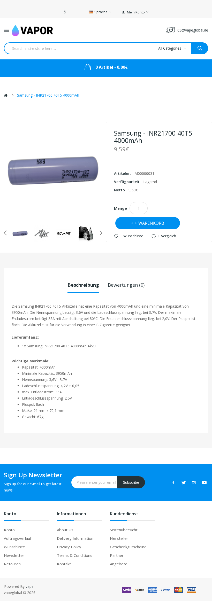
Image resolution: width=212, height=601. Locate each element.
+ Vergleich (167, 235)
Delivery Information (75, 538)
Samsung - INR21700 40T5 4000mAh (48, 95)
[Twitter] (183, 482)
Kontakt (64, 563)
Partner (117, 555)
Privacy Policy (69, 546)
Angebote (118, 563)
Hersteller (119, 538)
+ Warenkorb (149, 223)
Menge (120, 208)
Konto (9, 529)
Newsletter (14, 555)
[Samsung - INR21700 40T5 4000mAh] (20, 233)
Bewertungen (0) (126, 285)
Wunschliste (14, 546)
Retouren (12, 563)
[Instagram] (194, 482)
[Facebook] (173, 482)
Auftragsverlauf (17, 538)
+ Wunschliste (131, 235)
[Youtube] (204, 482)
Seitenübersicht (124, 529)
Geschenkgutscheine (128, 546)
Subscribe (131, 482)
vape (30, 586)
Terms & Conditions (74, 555)
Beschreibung (83, 285)
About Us (65, 529)
